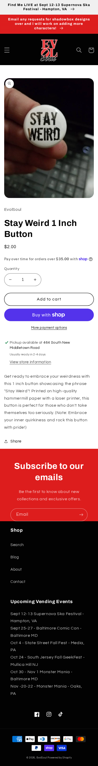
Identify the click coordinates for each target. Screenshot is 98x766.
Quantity (11, 269)
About (16, 569)
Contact (17, 582)
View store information (30, 362)
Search (17, 545)
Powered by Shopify (60, 758)
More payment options (49, 328)
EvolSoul (42, 758)
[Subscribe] (81, 514)
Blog (14, 557)
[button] (7, 50)
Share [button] (15, 441)
